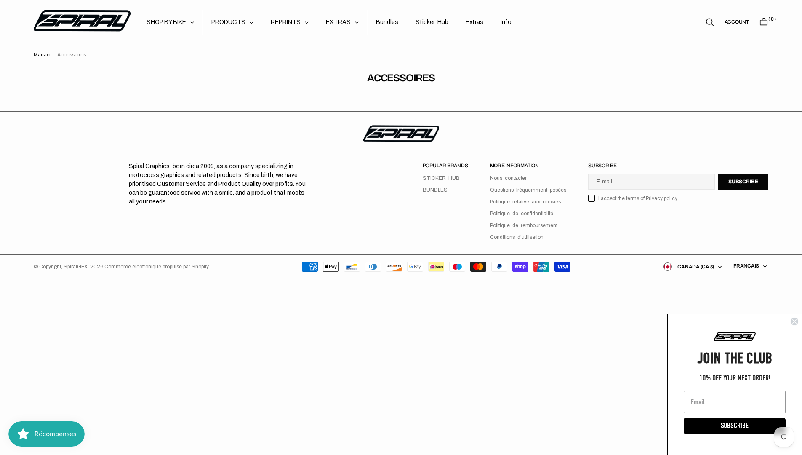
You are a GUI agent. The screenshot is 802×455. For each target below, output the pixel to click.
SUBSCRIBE (735, 425)
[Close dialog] (794, 321)
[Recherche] (709, 22)
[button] (737, 22)
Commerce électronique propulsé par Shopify (156, 267)
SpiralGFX (76, 267)
